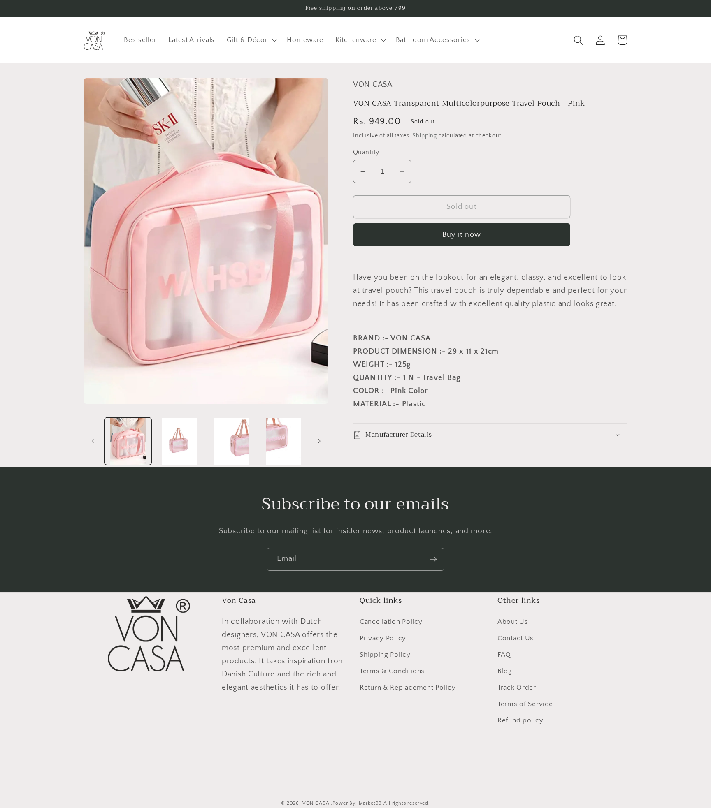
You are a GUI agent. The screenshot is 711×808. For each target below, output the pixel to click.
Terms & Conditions (392, 671)
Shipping (424, 135)
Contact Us (515, 638)
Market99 (370, 803)
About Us (512, 621)
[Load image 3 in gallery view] (231, 441)
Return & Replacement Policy (407, 687)
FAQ (504, 654)
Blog (504, 671)
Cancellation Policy (391, 621)
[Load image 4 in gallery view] (283, 441)
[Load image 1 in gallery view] (128, 441)
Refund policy (520, 720)
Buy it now (461, 235)
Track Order (516, 687)
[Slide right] (319, 441)
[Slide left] (93, 441)
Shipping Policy (385, 654)
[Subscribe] (433, 559)
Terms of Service (525, 704)
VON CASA (316, 803)
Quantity (366, 152)
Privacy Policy (383, 638)
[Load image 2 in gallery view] (179, 441)
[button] (251, 40)
